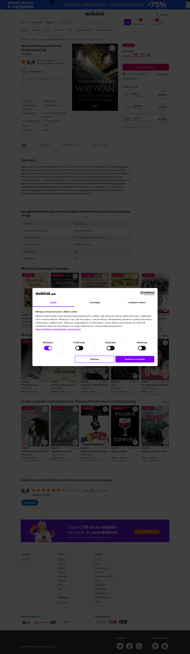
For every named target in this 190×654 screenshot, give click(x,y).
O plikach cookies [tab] (136, 302)
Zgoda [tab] (53, 302)
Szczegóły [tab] (95, 302)
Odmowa (94, 359)
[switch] (79, 348)
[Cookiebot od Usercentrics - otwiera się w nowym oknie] (142, 293)
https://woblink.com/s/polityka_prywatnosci (58, 329)
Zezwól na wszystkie (135, 359)
